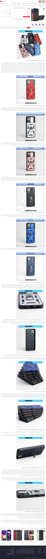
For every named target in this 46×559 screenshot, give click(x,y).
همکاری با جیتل (43, 552)
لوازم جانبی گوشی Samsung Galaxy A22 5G (17, 5)
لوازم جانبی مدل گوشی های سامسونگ (25, 5)
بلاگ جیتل (44, 551)
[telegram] (13, 553)
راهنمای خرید (38, 548)
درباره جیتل (23, 3)
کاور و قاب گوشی (41, 525)
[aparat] (8, 553)
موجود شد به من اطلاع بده (26, 16)
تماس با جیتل (18, 3)
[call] (7, 553)
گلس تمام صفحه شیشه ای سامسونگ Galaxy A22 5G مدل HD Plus (7, 541)
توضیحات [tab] (28, 27)
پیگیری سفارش (28, 3)
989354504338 (3, 3)
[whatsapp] (12, 553)
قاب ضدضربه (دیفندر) (37, 525)
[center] (12, 1)
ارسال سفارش (38, 551)
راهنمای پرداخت (38, 550)
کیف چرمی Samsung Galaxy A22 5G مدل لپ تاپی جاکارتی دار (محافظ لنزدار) (29, 541)
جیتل (44, 548)
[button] (44, 537)
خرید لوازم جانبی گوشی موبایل (41, 3)
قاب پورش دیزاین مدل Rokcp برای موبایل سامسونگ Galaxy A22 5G (40, 541)
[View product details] (33, 544)
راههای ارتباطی (43, 549)
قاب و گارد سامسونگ (31, 177)
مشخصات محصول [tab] (23, 27)
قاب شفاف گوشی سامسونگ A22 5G (21, 522)
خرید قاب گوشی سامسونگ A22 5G (40, 62)
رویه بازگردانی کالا (38, 549)
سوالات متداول (13, 3)
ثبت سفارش (39, 552)
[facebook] (11, 553)
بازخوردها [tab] (18, 27)
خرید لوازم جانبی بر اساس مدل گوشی (33, 5)
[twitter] (9, 553)
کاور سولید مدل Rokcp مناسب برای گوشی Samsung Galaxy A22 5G (18, 541)
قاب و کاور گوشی (34, 3)
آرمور (28, 10)
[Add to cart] (11, 544)
